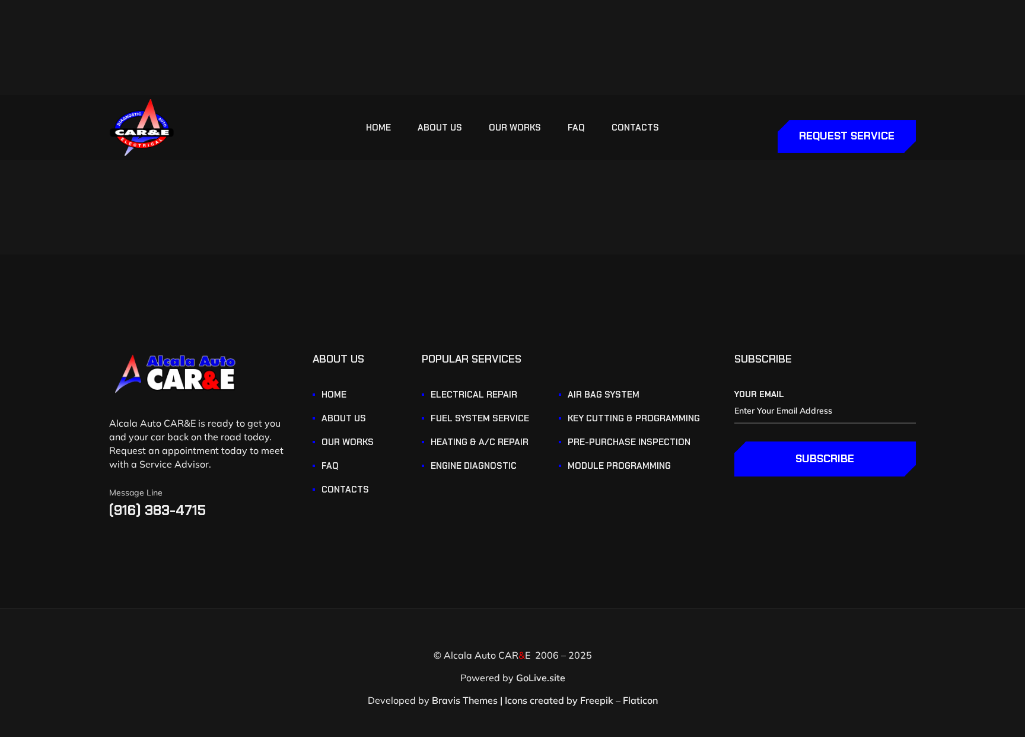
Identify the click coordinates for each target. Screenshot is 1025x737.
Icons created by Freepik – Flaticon (581, 700)
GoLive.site (540, 678)
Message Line (136, 492)
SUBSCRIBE (824, 459)
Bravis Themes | (467, 700)
